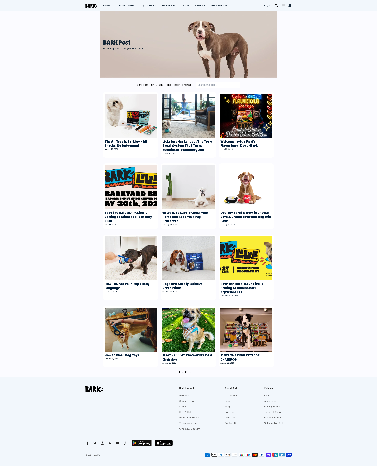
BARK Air (200, 5)
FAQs (267, 395)
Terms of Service (273, 412)
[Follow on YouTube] (117, 443)
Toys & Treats (148, 5)
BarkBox (108, 5)
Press (228, 401)
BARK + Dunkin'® (189, 417)
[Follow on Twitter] (95, 443)
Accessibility (271, 401)
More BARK (217, 5)
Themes (186, 84)
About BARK (232, 395)
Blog (227, 406)
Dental (182, 406)
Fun (152, 84)
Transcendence (188, 423)
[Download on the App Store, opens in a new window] (164, 443)
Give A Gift (185, 412)
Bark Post (142, 84)
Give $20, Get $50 (189, 428)
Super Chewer (126, 5)
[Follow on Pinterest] (110, 443)
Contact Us (231, 423)
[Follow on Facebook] (87, 443)
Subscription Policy (275, 423)
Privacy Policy (272, 406)
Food (168, 84)
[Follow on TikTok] (125, 443)
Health (176, 84)
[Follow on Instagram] (102, 443)
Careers (229, 412)
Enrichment (168, 5)
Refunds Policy (272, 417)
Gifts (183, 5)
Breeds (160, 84)
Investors (230, 417)
